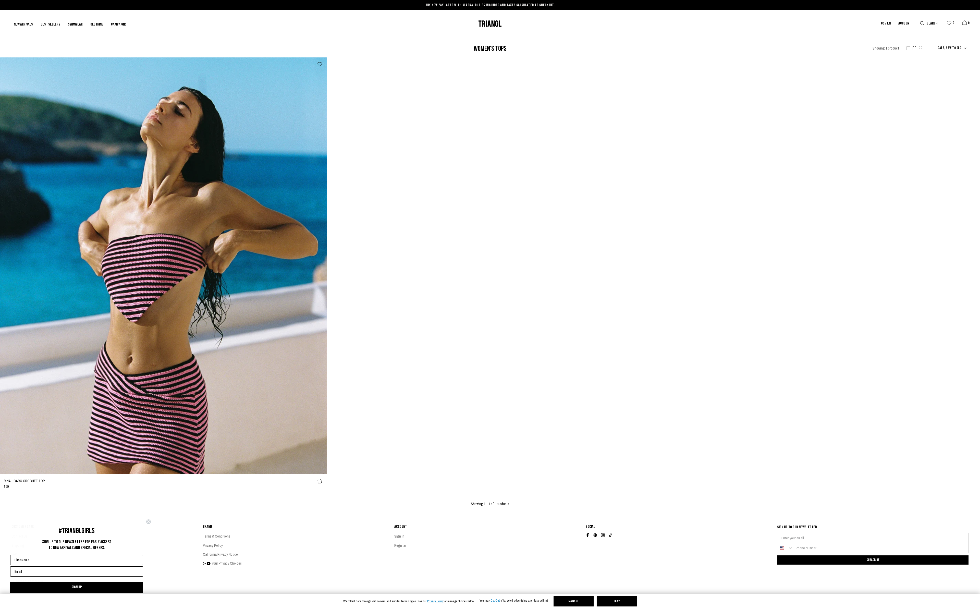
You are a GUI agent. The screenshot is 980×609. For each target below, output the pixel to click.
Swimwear (75, 24)
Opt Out (495, 601)
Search (932, 23)
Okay (617, 601)
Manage (573, 601)
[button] (964, 22)
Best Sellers (50, 24)
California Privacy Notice (220, 554)
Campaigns (119, 24)
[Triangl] (490, 23)
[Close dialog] (148, 521)
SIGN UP (76, 587)
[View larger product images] (908, 48)
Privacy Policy (435, 601)
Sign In (399, 536)
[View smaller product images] (920, 48)
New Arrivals (23, 24)
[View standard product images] (914, 48)
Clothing (96, 24)
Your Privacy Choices (226, 563)
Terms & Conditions (216, 536)
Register (400, 545)
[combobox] (785, 548)
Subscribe (872, 560)
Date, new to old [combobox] (949, 48)
